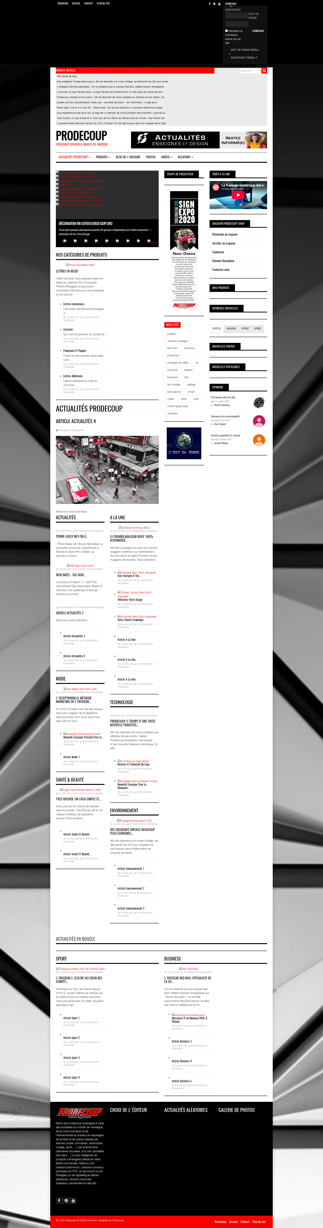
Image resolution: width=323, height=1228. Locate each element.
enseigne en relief (177, 362)
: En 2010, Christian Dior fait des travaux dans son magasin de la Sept (111, 123)
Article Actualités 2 (70, 613)
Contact (88, 3)
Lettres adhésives (73, 376)
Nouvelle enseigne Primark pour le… (83, 737)
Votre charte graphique (131, 620)
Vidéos (165, 157)
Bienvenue (63, 3)
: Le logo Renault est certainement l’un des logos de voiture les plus (109, 91)
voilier (170, 398)
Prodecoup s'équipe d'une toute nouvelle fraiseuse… (132, 723)
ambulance (174, 391)
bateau (188, 369)
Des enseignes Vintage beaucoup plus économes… (132, 831)
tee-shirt (172, 348)
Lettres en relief (67, 271)
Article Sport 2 (71, 1037)
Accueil (76, 3)
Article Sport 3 (71, 1057)
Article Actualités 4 (74, 656)
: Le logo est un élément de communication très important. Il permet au (111, 112)
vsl (196, 362)
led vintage (173, 384)
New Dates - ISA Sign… (70, 575)
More (153, 242)
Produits (102, 157)
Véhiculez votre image (130, 599)
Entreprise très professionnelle (225, 416)
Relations (184, 157)
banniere (172, 377)
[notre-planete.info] (184, 443)
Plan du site (103, 3)
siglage (191, 384)
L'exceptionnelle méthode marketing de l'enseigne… (74, 700)
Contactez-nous (221, 269)
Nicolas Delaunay (222, 405)
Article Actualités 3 (74, 636)
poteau (171, 333)
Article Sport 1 (71, 1018)
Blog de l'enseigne (128, 157)
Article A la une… (127, 639)
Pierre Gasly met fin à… (72, 536)
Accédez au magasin (223, 243)
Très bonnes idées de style (223, 397)
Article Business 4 (182, 1061)
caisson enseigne (177, 341)
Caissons (68, 329)
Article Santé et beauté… (77, 834)
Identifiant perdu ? (244, 57)
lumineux (189, 348)
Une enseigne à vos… (129, 576)
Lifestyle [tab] (217, 329)
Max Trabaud (220, 424)
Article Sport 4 (71, 1077)
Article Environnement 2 (131, 888)
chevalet (172, 413)
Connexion (218, 252)
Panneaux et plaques (74, 350)
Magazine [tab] (231, 329)
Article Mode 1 (71, 757)
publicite (172, 369)
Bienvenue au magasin (224, 234)
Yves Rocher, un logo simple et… (78, 799)
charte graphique (177, 406)
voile (196, 398)
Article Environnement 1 (131, 868)
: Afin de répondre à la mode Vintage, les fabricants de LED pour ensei (112, 81)
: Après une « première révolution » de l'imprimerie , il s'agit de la (107, 102)
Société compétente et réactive (225, 435)
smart (191, 391)
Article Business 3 (182, 1041)
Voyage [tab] (245, 329)
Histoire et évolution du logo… (134, 764)
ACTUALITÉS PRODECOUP (73, 157)
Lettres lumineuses (73, 304)
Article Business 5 (182, 1081)
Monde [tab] (257, 329)
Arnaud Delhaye (221, 443)
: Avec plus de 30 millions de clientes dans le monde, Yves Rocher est (110, 117)
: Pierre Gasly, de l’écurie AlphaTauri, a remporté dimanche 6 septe (109, 107)
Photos (151, 157)
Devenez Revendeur (223, 261)
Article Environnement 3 (131, 908)
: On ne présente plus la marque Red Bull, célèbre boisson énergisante (110, 86)
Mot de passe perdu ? (244, 51)
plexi (184, 398)
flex (187, 377)
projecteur (173, 355)
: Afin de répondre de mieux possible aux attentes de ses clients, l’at (110, 97)
